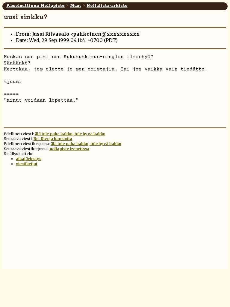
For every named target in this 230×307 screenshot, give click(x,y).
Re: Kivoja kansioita (53, 138)
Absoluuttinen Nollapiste (35, 5)
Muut (75, 5)
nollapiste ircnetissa (69, 148)
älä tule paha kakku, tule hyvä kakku (70, 133)
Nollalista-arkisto (107, 5)
